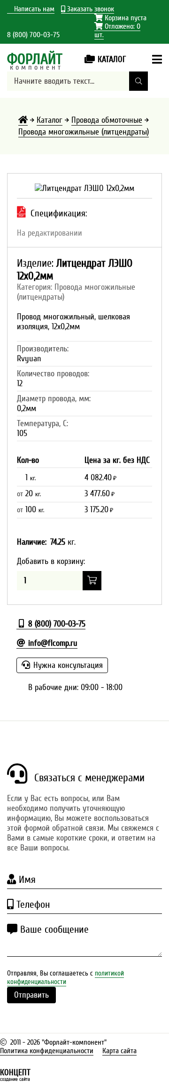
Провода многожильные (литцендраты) (83, 132)
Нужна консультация (67, 665)
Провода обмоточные (106, 120)
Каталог (49, 120)
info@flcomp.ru (51, 643)
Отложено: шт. (117, 31)
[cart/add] (92, 580)
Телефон (32, 904)
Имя (26, 879)
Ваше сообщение (53, 929)
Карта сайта (119, 1051)
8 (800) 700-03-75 (33, 35)
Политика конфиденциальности (46, 1051)
